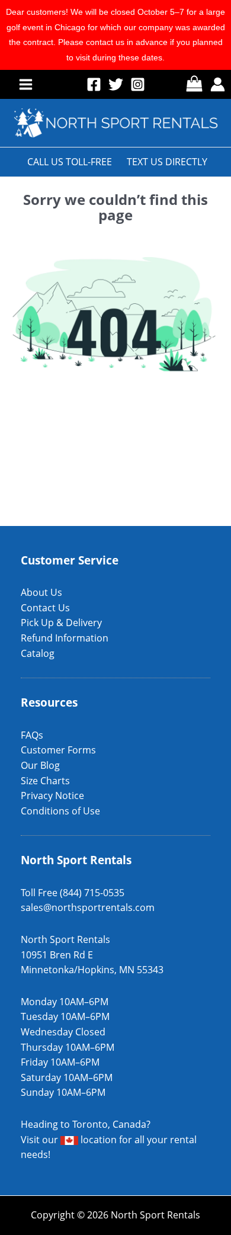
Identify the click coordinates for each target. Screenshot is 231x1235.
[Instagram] (137, 84)
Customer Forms (58, 749)
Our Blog (40, 765)
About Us (41, 592)
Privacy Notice (52, 795)
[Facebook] (93, 84)
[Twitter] (115, 84)
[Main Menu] (26, 84)
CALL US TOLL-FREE (69, 162)
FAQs (32, 735)
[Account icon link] (217, 84)
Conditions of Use (60, 810)
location (97, 1139)
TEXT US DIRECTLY (167, 162)
